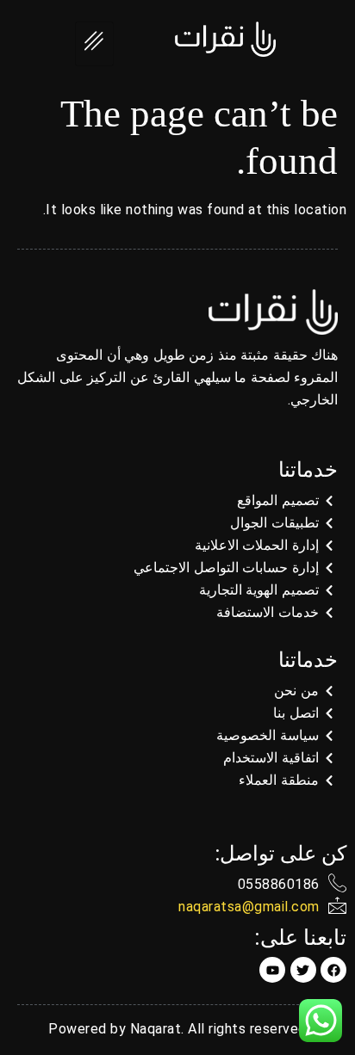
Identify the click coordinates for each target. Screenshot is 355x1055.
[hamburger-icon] (94, 44)
